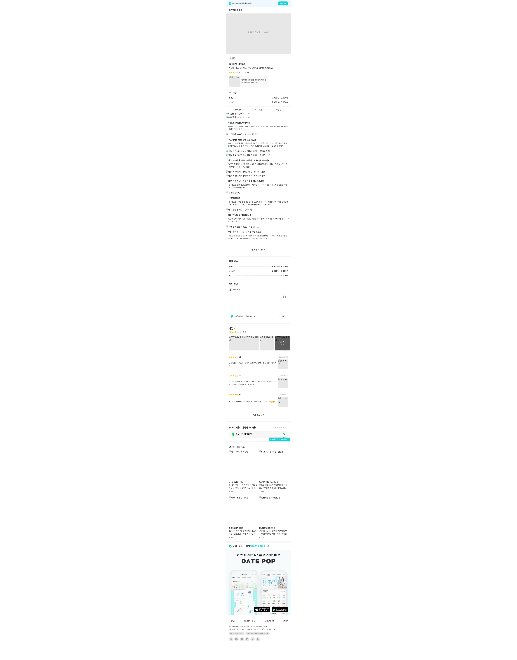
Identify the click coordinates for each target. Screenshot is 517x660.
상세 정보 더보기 (258, 249)
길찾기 (283, 316)
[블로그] (236, 639)
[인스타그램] (231, 639)
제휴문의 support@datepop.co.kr (257, 633)
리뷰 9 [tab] (278, 110)
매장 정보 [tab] (258, 110)
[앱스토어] (252, 639)
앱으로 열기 (282, 3)
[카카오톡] (242, 639)
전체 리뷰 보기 (258, 415)
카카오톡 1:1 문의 (237, 633)
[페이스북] (247, 639)
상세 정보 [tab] (238, 109)
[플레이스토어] (258, 639)
